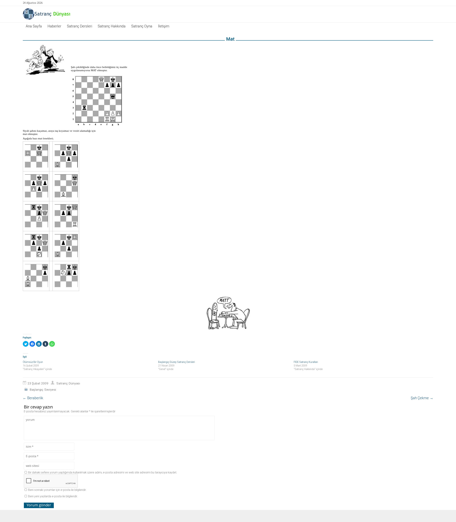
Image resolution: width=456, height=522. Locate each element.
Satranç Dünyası (68, 383)
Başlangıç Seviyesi (43, 389)
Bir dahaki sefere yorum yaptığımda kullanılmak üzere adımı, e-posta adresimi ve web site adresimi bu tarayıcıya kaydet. (102, 472)
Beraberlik (33, 398)
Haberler (54, 26)
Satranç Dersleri (79, 26)
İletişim (163, 26)
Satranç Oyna (141, 26)
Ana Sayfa (34, 26)
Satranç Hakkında (112, 26)
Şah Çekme (422, 398)
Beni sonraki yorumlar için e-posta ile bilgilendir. (57, 490)
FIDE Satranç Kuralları (306, 362)
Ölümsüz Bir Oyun (33, 362)
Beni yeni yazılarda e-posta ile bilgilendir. (53, 496)
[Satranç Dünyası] (47, 14)
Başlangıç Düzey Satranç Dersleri (176, 362)
